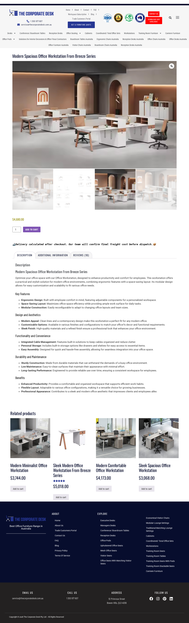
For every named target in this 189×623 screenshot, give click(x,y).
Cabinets (88, 33)
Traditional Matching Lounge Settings (159, 529)
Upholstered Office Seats (111, 545)
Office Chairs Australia (156, 39)
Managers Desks (108, 525)
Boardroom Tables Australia (81, 39)
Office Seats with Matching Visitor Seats (115, 562)
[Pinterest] (164, 599)
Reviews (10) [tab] (81, 255)
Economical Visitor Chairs (157, 518)
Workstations (129, 33)
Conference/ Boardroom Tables (32, 33)
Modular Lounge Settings (157, 523)
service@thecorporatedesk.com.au (27, 598)
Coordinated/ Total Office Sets (108, 33)
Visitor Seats (106, 555)
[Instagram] (158, 599)
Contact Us (60, 535)
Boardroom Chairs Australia (106, 45)
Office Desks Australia (178, 39)
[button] (170, 17)
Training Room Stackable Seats (160, 566)
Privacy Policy (61, 550)
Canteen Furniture (172, 33)
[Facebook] (151, 599)
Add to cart (31, 229)
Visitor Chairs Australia (81, 45)
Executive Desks (107, 520)
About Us (59, 525)
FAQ (94, 9)
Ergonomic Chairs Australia (108, 39)
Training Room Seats (155, 551)
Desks (9, 33)
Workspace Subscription (77, 14)
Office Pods (7, 39)
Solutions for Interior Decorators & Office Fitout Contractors (42, 39)
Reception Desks (55, 33)
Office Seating (72, 33)
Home (68, 9)
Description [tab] (24, 255)
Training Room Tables (156, 556)
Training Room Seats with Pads (160, 561)
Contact (86, 9)
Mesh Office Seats (108, 550)
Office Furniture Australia (58, 45)
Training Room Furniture (148, 33)
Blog (92, 14)
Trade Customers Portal (81, 18)
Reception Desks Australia (133, 39)
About (77, 9)
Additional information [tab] (53, 255)
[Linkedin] (171, 599)
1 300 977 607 (72, 598)
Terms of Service (62, 555)
